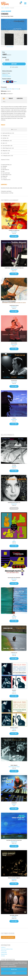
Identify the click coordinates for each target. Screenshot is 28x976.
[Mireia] (14, 600)
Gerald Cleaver (14, 306)
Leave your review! (9, 46)
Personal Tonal (14, 380)
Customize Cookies (12, 966)
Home (2, 7)
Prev (14, 130)
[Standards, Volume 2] (14, 713)
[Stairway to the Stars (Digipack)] (14, 863)
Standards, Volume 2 (14, 727)
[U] (14, 525)
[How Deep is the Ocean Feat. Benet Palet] (14, 826)
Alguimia (14, 541)
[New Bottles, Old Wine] (14, 901)
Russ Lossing (14, 381)
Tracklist (11, 98)
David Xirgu (16, 88)
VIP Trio (14, 691)
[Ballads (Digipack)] (14, 751)
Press (4, 101)
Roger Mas (14, 654)
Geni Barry (14, 804)
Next (16, 130)
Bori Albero (10, 88)
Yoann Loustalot (14, 344)
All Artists (3, 955)
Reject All (14, 969)
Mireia (14, 615)
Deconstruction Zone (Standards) (14, 577)
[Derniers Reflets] (14, 328)
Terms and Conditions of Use (7, 949)
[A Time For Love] (14, 638)
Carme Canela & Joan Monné (14, 766)
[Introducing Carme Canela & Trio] (14, 488)
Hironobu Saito (14, 419)
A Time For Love (14, 652)
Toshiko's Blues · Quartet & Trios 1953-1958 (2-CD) (14, 267)
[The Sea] (14, 403)
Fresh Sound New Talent (7, 16)
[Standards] (14, 676)
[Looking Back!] (14, 788)
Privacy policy (4, 950)
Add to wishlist (15, 67)
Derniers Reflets (14, 343)
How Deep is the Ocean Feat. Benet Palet (14, 840)
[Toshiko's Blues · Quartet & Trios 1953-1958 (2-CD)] (14, 253)
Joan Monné (7, 7)
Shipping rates (5, 74)
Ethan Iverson (14, 579)
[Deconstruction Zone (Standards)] (14, 563)
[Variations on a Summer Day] (14, 216)
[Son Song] (14, 450)
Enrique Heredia (14, 841)
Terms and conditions (6, 76)
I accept (14, 973)
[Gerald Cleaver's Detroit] (14, 291)
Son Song (14, 465)
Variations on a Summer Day (14, 230)
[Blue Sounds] (5, 3)
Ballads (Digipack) (14, 765)
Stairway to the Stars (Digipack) (14, 877)
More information (4, 966)
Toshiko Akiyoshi (14, 269)
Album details (20, 98)
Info (4, 98)
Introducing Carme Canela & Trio (14, 502)
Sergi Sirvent (14, 879)
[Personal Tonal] (14, 366)
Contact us (3, 947)
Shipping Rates (4, 954)
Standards (14, 690)
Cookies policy (4, 952)
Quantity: (4, 57)
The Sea (14, 418)
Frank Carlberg (14, 231)
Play (12, 130)
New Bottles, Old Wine (14, 915)
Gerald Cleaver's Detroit (14, 305)
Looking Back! (14, 802)
